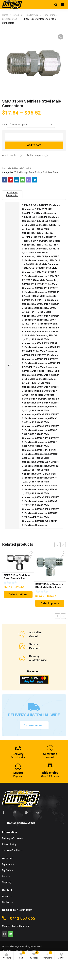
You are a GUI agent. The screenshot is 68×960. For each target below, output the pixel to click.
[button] (60, 36)
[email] (4, 934)
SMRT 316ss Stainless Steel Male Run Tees (49, 585)
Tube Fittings (31, 15)
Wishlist (34, 955)
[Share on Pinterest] (10, 179)
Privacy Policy (32, 950)
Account (7, 957)
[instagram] (14, 812)
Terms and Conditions (12, 950)
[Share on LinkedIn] (16, 179)
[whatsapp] (26, 812)
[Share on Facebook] (4, 179)
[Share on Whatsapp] (22, 179)
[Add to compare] (46, 155)
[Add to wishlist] (20, 155)
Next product (63, 616)
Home (5, 15)
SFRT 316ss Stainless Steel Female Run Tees (17, 578)
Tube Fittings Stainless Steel (43, 172)
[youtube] (37, 812)
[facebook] (3, 812)
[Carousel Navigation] (60, 544)
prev (57, 544)
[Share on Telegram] (34, 179)
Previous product (57, 616)
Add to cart (34, 145)
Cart (21, 955)
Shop (16, 15)
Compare (47, 955)
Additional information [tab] (12, 194)
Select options (18, 595)
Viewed (61, 957)
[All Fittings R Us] (12, 4)
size (4, 124)
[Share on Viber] (28, 179)
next (63, 544)
